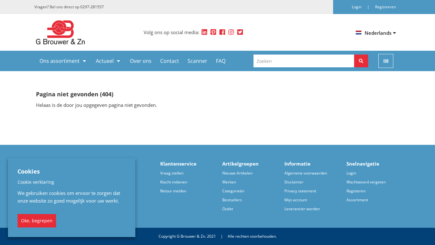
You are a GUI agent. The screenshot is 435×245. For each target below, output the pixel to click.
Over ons (141, 60)
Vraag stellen (171, 173)
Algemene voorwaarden (305, 173)
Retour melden (173, 191)
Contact (169, 60)
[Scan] (385, 61)
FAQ (220, 60)
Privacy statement (300, 191)
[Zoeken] (361, 61)
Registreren (385, 7)
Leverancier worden (302, 209)
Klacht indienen (173, 182)
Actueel (105, 60)
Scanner (197, 60)
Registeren (356, 191)
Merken (229, 182)
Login (351, 173)
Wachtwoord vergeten (366, 182)
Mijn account (295, 200)
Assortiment (357, 200)
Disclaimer (293, 182)
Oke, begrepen (37, 221)
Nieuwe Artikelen (237, 173)
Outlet (227, 209)
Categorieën (233, 191)
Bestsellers (232, 200)
